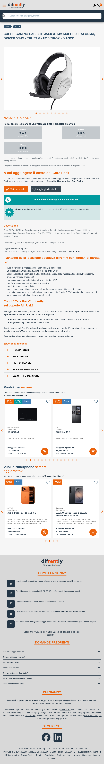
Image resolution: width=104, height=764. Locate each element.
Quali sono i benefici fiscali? (14, 684)
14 (76, 460)
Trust (8, 27)
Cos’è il (11, 662)
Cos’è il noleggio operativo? (14, 652)
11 (65, 460)
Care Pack (22, 453)
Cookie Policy (27, 755)
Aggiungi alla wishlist (47, 189)
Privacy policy (12, 755)
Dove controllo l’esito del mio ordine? (18, 678)
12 (69, 460)
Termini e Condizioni (45, 755)
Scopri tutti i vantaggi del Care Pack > (65, 181)
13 (73, 460)
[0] (98, 5)
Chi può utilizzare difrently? (14, 657)
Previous (2, 76)
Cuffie (17, 27)
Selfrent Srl (65, 709)
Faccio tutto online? (11, 668)
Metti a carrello (17, 189)
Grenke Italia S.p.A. (93, 716)
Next (102, 76)
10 (61, 460)
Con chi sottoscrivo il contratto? (15, 673)
